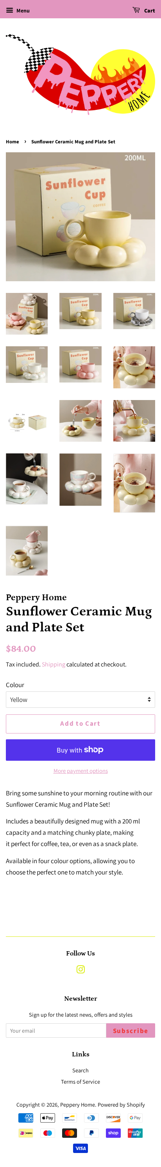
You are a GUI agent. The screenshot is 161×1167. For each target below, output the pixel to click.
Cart (149, 11)
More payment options (81, 770)
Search (80, 1070)
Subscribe (130, 1031)
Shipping (53, 664)
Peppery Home (77, 1104)
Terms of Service (80, 1081)
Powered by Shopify (121, 1104)
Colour (15, 684)
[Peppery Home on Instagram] (80, 971)
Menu (22, 10)
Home (12, 141)
